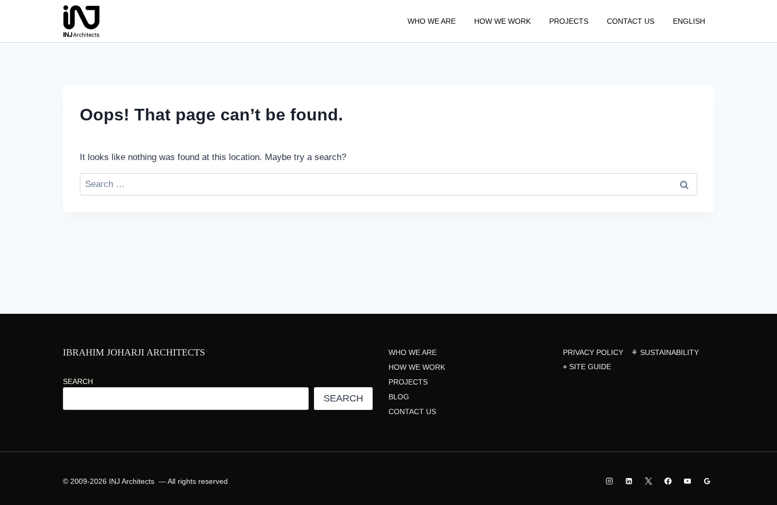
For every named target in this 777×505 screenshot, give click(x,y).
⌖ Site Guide (587, 366)
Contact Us (630, 21)
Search (78, 381)
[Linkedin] (629, 481)
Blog (398, 396)
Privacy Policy (593, 352)
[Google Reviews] (707, 481)
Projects (568, 21)
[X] (648, 481)
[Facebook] (668, 481)
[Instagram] (610, 481)
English (689, 21)
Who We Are (432, 21)
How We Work (502, 21)
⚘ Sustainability (665, 352)
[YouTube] (687, 481)
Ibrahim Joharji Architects (134, 352)
